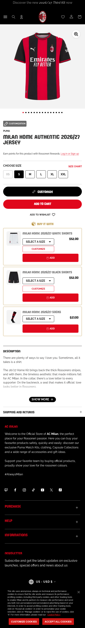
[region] (42, 607)
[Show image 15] (61, 112)
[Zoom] (76, 34)
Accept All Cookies (58, 621)
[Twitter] (51, 489)
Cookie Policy (53, 615)
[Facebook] (15, 489)
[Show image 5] (34, 112)
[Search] (13, 16)
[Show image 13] (56, 112)
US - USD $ (44, 581)
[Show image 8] (42, 112)
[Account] (71, 16)
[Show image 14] (59, 112)
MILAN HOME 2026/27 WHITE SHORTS (47, 233)
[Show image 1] (23, 112)
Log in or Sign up (70, 153)
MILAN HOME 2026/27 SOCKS (42, 311)
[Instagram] (24, 489)
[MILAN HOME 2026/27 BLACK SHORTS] (14, 277)
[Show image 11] (50, 112)
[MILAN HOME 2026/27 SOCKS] (14, 317)
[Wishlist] (63, 17)
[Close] (78, 592)
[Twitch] (6, 489)
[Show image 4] (31, 112)
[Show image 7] (39, 112)
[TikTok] (33, 489)
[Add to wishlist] (53, 214)
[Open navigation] (5, 17)
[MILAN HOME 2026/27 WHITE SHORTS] (14, 238)
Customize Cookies (24, 621)
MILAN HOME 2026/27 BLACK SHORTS (47, 272)
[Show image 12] (53, 112)
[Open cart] (79, 17)
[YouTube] (42, 489)
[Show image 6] (37, 112)
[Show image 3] (28, 112)
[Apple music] (60, 489)
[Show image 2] (25, 112)
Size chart (75, 166)
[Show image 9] (45, 112)
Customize (45, 191)
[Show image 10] (48, 112)
